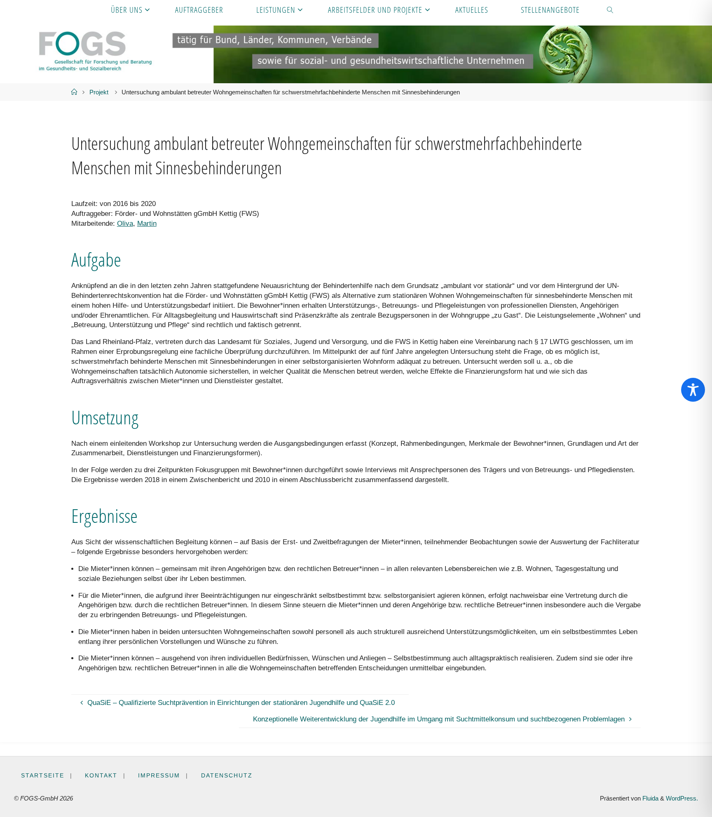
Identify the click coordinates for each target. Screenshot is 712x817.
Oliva (125, 223)
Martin (147, 223)
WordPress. (682, 798)
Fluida (649, 798)
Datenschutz (227, 776)
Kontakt (101, 776)
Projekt (98, 92)
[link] (610, 9)
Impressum (159, 776)
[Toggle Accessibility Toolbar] (693, 390)
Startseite (42, 776)
